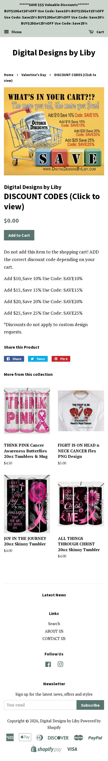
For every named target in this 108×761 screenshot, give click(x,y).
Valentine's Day (33, 75)
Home (8, 75)
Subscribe (90, 705)
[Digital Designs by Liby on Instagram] (60, 665)
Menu (15, 31)
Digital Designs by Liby (54, 52)
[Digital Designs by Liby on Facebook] (48, 665)
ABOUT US (54, 631)
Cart (100, 32)
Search (54, 623)
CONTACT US (54, 638)
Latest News (54, 594)
